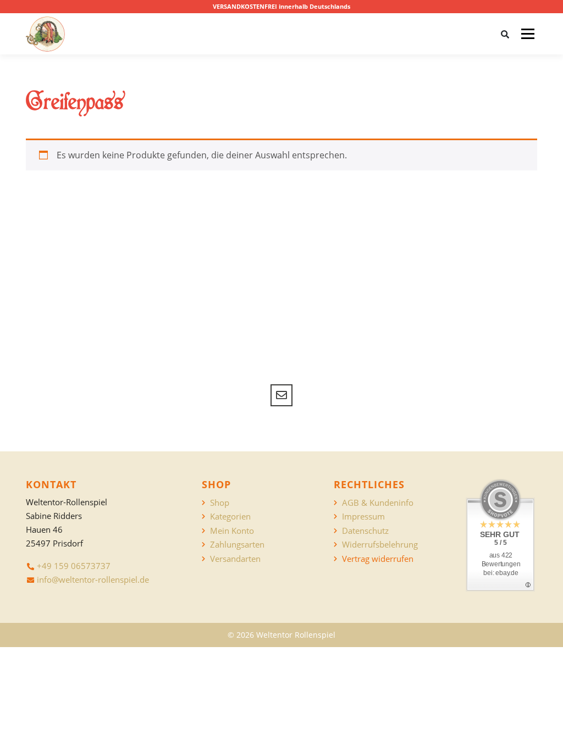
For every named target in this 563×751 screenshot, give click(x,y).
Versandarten (235, 559)
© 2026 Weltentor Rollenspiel (281, 634)
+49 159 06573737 (74, 565)
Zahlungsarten (237, 544)
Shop (219, 503)
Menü (527, 33)
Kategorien (230, 516)
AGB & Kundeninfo (377, 503)
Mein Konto (232, 531)
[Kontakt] (281, 395)
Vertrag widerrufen (377, 559)
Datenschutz (365, 531)
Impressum (363, 516)
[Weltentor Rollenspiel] (45, 34)
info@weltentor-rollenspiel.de (93, 579)
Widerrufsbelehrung (380, 544)
